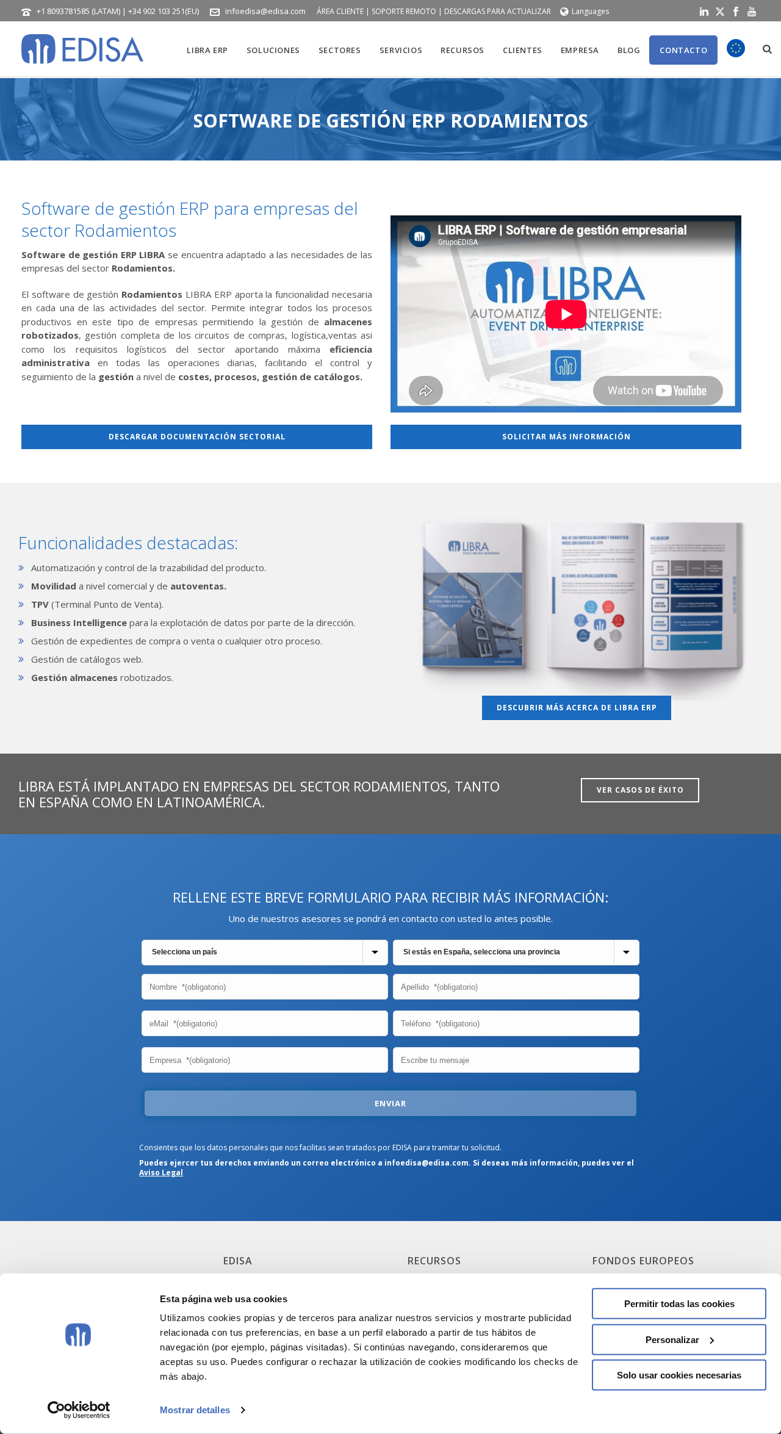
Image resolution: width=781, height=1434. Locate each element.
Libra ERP (207, 50)
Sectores (340, 50)
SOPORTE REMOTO (404, 11)
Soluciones (273, 50)
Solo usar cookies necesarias (679, 1375)
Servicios (401, 50)
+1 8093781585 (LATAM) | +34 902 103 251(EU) (118, 10)
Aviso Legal (161, 1172)
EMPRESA (580, 50)
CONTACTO (683, 50)
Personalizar (672, 1339)
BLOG (628, 50)
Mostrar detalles (195, 1410)
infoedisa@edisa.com (265, 10)
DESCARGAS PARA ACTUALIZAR (497, 11)
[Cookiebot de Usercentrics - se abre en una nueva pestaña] (79, 1410)
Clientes (522, 50)
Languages (590, 11)
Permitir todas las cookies (679, 1304)
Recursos (462, 50)
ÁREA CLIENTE (340, 11)
